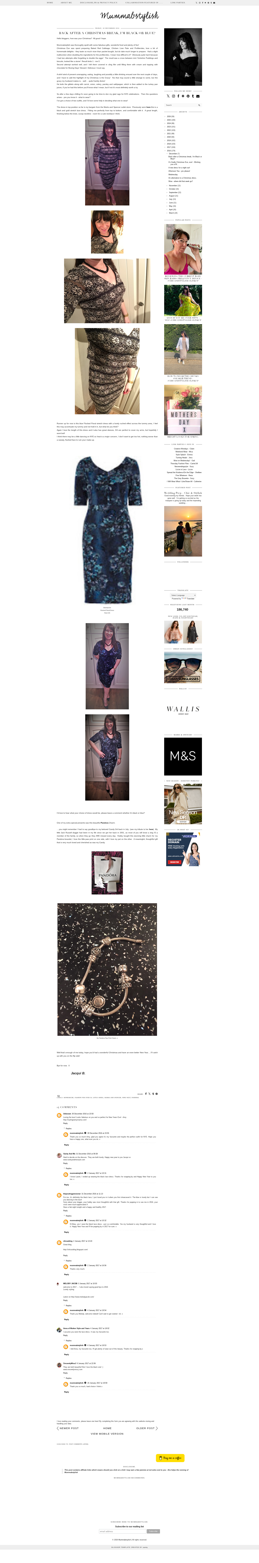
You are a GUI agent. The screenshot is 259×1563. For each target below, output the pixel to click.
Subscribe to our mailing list (129, 1526)
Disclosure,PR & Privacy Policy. (99, 3)
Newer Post (69, 1428)
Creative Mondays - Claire (184, 449)
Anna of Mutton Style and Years (76, 1328)
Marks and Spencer (113, 1097)
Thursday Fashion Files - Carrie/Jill (184, 464)
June (171, 203)
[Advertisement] (129, 1499)
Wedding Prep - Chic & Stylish (183, 492)
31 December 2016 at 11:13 (92, 1194)
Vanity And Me (69, 1154)
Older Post (145, 1428)
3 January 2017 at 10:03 (87, 1283)
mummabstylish (76, 1133)
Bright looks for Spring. (183, 437)
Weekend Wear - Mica (184, 452)
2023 (169, 127)
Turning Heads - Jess (184, 458)
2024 (169, 123)
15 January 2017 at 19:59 (97, 1383)
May (170, 206)
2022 (169, 130)
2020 (169, 137)
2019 (169, 140)
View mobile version (107, 1433)
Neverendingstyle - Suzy (184, 466)
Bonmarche (69, 1097)
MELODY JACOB (70, 1283)
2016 (169, 151)
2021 (169, 134)
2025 (169, 120)
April (171, 210)
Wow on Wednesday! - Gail (184, 461)
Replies (69, 1128)
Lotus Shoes (98, 1097)
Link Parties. (178, 3)
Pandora (104, 823)
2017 (169, 147)
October (172, 189)
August (172, 196)
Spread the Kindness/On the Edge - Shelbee (184, 472)
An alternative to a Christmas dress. (182, 178)
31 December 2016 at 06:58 (87, 1154)
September (173, 192)
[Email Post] (58, 1096)
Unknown (67, 1114)
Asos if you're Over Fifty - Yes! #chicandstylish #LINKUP (183, 319)
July (170, 199)
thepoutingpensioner (72, 1194)
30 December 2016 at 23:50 (82, 1114)
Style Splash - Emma (184, 455)
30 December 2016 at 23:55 (98, 1133)
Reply (65, 1123)
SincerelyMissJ (69, 1363)
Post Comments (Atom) (78, 1444)
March (171, 213)
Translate (190, 599)
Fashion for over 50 (83, 1097)
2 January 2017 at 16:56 (96, 1265)
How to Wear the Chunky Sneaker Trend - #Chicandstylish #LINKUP (183, 378)
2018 (169, 144)
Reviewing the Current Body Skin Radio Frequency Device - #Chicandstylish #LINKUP (183, 278)
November (173, 186)
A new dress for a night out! (179, 168)
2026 (169, 116)
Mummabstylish (130, 16)
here (148, 107)
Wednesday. (173, 175)
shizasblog (67, 1241)
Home (50, 3)
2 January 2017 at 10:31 (96, 1173)
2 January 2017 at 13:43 (82, 1241)
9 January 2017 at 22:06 (86, 1363)
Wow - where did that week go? (180, 181)
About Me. (67, 3)
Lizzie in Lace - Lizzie (184, 469)
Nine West (126, 1097)
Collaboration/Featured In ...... (144, 3)
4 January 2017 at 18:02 (99, 1328)
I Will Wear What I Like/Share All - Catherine (184, 481)
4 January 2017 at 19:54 (96, 1310)
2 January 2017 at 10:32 (96, 1220)
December (173, 154)
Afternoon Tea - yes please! (179, 171)
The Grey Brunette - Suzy (184, 478)
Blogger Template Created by (130, 1547)
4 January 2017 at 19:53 (96, 1345)
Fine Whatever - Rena (184, 475)
